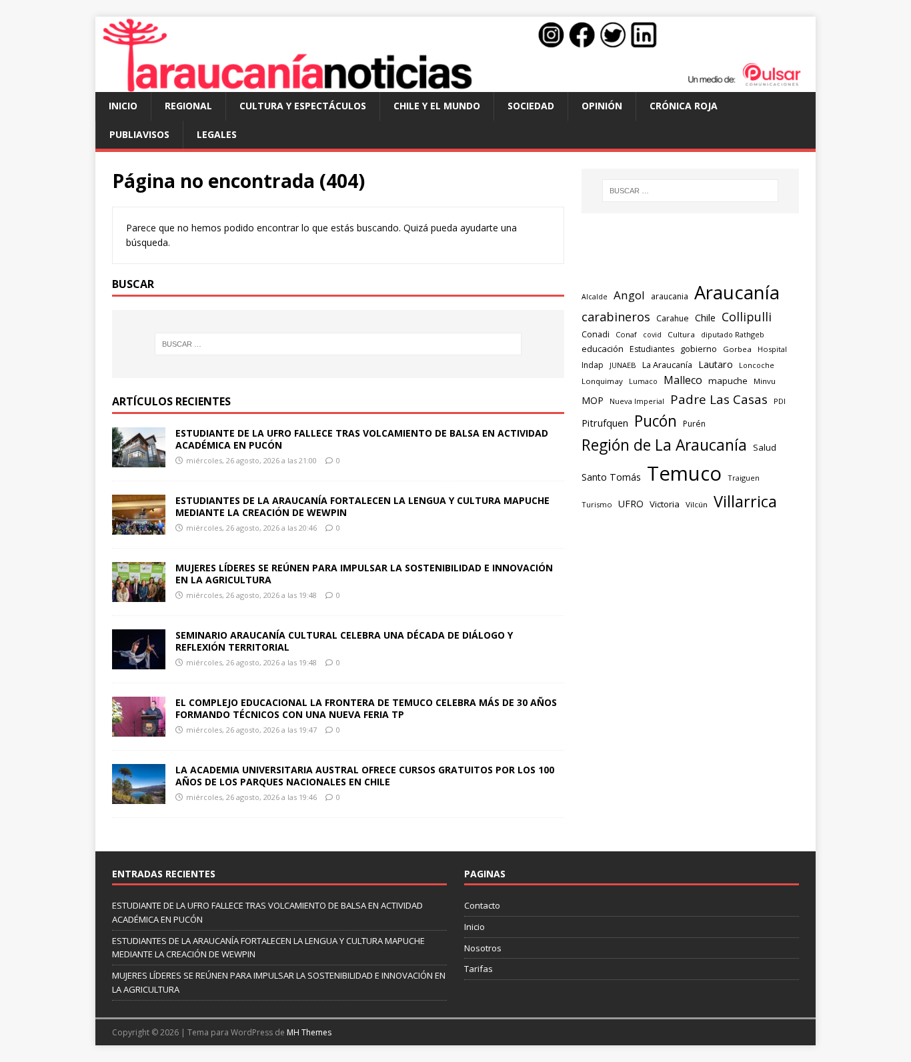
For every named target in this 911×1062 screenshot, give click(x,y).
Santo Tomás (611, 477)
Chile (705, 317)
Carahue (672, 318)
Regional (188, 105)
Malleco (683, 380)
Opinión (602, 105)
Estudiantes (652, 349)
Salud (764, 447)
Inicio (123, 105)
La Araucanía (667, 365)
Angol (629, 295)
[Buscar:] (338, 344)
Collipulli (747, 317)
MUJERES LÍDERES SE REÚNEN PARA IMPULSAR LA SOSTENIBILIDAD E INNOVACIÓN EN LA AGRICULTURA (364, 573)
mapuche (728, 381)
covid (652, 334)
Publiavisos (139, 134)
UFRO (631, 503)
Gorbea (737, 349)
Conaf (626, 334)
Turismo (597, 504)
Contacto (482, 905)
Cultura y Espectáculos (302, 105)
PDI (780, 401)
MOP (593, 400)
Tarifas (478, 969)
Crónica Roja (684, 105)
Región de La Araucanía (664, 445)
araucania (669, 296)
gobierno (698, 349)
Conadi (596, 334)
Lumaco (643, 381)
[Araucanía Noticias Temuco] (455, 84)
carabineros (616, 317)
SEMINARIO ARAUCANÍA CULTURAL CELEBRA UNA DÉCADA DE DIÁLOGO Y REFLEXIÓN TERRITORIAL (344, 641)
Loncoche (756, 365)
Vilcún (697, 504)
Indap (593, 365)
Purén (694, 423)
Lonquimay (602, 381)
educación (603, 349)
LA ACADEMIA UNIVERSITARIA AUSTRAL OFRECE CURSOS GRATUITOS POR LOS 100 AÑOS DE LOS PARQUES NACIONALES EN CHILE (364, 775)
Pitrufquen (605, 423)
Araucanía (737, 292)
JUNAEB (623, 365)
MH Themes (309, 1032)
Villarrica (745, 501)
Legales (217, 134)
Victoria (665, 504)
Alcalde (595, 296)
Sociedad (531, 105)
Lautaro (715, 364)
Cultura (681, 334)
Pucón (655, 421)
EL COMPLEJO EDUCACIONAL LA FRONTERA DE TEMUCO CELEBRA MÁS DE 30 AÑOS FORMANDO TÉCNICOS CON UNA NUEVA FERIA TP (366, 708)
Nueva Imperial (637, 401)
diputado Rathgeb (732, 334)
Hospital (772, 349)
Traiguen (744, 478)
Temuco (684, 473)
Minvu (765, 381)
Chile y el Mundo (436, 105)
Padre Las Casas (719, 399)
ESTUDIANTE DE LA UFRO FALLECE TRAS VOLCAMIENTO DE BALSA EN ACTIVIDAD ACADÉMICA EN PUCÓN (361, 439)
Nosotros (483, 948)
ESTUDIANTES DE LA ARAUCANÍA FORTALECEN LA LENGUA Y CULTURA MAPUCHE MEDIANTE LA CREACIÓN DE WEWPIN (362, 506)
